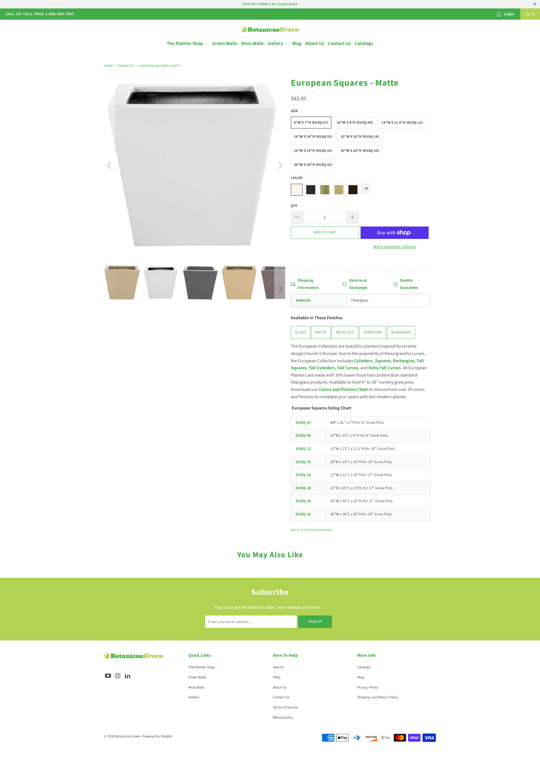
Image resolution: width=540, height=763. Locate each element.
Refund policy (283, 717)
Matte (321, 332)
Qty (294, 205)
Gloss (300, 332)
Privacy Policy (367, 687)
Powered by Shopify (157, 736)
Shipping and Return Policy (377, 697)
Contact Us (339, 43)
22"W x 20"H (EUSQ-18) (360, 136)
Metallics (345, 332)
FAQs (276, 677)
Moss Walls (252, 43)
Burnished (401, 332)
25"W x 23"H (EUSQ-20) (313, 150)
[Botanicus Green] (270, 29)
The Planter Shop (185, 43)
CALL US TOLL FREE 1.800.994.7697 (40, 14)
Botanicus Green (127, 736)
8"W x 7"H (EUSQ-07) (311, 122)
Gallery (276, 43)
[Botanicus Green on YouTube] (108, 676)
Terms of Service (285, 707)
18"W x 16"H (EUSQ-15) (313, 136)
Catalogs (364, 43)
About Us (314, 43)
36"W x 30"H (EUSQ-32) (313, 164)
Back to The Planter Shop (311, 530)
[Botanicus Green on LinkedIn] (127, 676)
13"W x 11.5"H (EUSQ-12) (402, 122)
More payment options (394, 247)
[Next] (279, 165)
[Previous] (109, 165)
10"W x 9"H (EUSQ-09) (355, 122)
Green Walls (224, 43)
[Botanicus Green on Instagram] (118, 676)
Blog (297, 43)
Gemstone (372, 332)
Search (278, 667)
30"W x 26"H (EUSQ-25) (360, 150)
